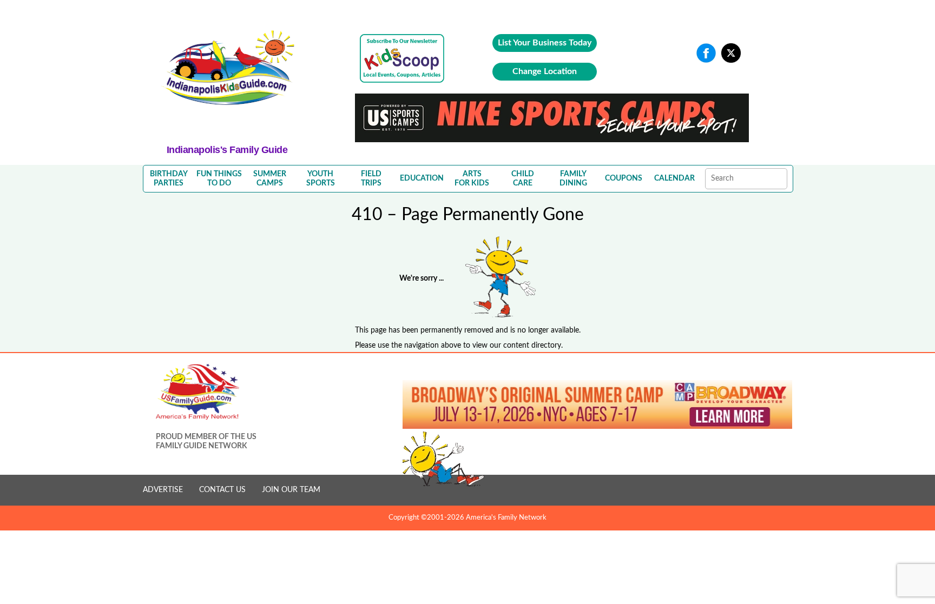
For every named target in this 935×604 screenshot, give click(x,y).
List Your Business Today (544, 42)
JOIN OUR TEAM (291, 490)
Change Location (544, 71)
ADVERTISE (163, 490)
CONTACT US (222, 490)
